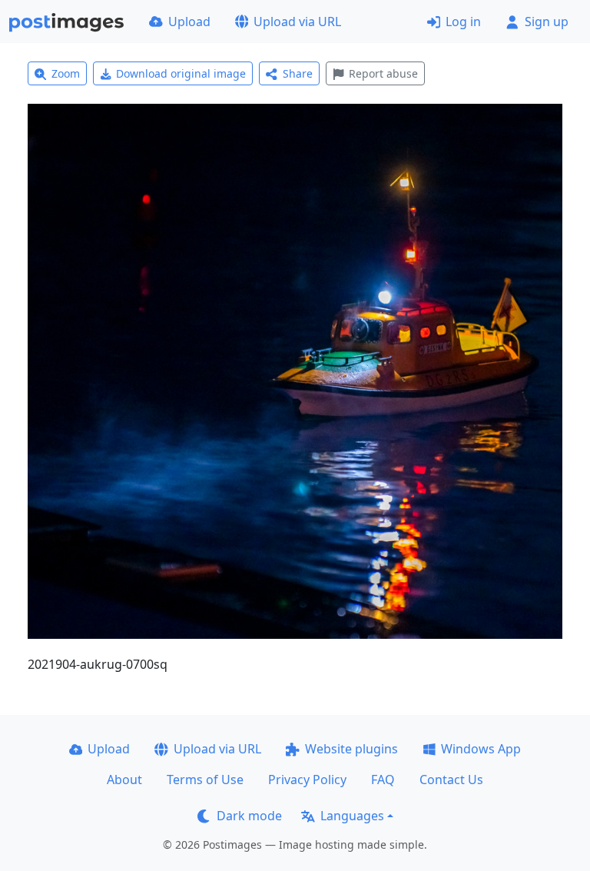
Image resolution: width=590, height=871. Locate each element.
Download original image (181, 73)
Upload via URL (297, 21)
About (124, 779)
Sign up (546, 21)
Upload (189, 21)
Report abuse (383, 73)
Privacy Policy (307, 779)
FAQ (383, 779)
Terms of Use (205, 779)
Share (298, 73)
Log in (463, 21)
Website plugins (351, 748)
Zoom (65, 73)
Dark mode (249, 815)
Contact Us (451, 779)
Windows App (481, 748)
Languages (352, 815)
